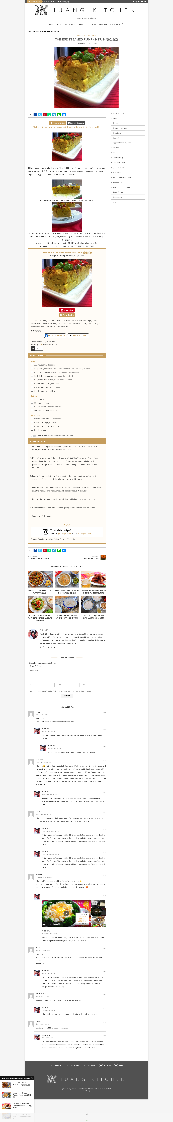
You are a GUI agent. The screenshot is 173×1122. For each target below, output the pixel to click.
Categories (70, 24)
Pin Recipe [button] (68, 310)
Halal (115, 152)
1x (33, 348)
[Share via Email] (64, 114)
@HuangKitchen (65, 533)
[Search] (123, 24)
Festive (116, 147)
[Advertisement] (86, 1103)
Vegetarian (117, 197)
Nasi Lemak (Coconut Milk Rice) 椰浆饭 (62, 2)
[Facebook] (133, 1)
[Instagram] (136, 1)
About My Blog (119, 113)
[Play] (99, 920)
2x (37, 348)
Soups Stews (118, 192)
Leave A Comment (77, 123)
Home (51, 24)
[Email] (145, 1)
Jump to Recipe (59, 123)
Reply (104, 712)
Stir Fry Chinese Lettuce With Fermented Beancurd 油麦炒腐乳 (40, 618)
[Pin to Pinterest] (45, 114)
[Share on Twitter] (40, 114)
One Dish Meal (119, 162)
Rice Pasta (117, 172)
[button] (44, 1)
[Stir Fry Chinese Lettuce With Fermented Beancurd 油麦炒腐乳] (40, 604)
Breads (115, 123)
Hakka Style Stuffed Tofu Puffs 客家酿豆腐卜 (21, 1084)
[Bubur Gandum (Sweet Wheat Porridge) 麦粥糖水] (67, 604)
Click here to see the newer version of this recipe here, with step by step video (67, 127)
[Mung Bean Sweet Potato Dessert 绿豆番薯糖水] (67, 579)
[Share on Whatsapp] (49, 114)
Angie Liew (81, 43)
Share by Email (79, 335)
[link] (45, 903)
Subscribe (103, 24)
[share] (87, 902)
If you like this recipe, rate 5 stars (42, 663)
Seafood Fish (118, 182)
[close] (87, 1114)
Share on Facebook (56, 335)
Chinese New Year (120, 128)
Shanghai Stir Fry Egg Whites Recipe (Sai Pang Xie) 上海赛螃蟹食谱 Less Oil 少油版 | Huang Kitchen (66, 903)
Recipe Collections (87, 24)
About (59, 24)
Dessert (116, 138)
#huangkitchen (84, 533)
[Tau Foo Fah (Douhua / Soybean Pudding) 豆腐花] (93, 604)
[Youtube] (142, 1)
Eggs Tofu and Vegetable (123, 143)
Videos (115, 202)
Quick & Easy (118, 167)
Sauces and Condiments (122, 177)
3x (41, 348)
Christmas (117, 133)
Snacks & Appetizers (121, 187)
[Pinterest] (139, 1)
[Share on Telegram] (54, 114)
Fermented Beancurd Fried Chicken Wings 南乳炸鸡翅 (22, 1106)
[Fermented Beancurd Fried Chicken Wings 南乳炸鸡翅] (93, 579)
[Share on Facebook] (35, 114)
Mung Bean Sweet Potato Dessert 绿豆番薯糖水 (22, 1095)
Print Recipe (68, 315)
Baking (115, 118)
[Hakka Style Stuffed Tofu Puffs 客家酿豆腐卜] (40, 579)
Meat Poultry (118, 157)
